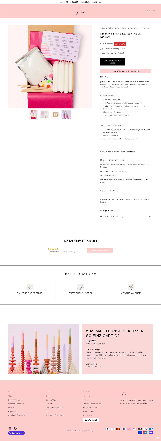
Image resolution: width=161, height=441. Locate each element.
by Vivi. (75, 431)
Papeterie (12, 411)
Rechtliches (87, 391)
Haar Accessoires (15, 400)
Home (47, 396)
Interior (11, 407)
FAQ (47, 411)
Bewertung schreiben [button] (100, 250)
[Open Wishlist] (158, 438)
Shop (10, 391)
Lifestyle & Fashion (16, 404)
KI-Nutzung (87, 415)
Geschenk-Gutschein (16, 415)
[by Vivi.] (80, 10)
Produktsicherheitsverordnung (111, 216)
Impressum (87, 396)
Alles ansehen (114, 28)
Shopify (90, 431)
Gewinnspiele (88, 411)
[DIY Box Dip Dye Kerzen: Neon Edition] (33, 114)
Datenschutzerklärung (92, 404)
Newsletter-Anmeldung (55, 415)
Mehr (47, 391)
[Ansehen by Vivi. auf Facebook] (15, 428)
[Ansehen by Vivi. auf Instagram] (9, 428)
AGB (84, 400)
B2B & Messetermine (54, 407)
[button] (148, 11)
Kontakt (48, 404)
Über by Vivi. (50, 400)
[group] (80, 2)
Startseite (103, 28)
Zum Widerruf (91, 420)
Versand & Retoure (90, 407)
